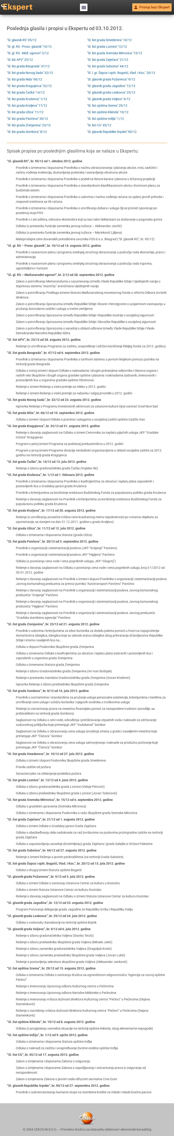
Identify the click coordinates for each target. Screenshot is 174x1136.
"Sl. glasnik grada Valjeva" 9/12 (108, 99)
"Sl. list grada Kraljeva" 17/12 (27, 105)
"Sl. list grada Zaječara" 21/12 (107, 59)
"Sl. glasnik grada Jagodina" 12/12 (111, 86)
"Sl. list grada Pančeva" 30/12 (27, 118)
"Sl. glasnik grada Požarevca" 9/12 (111, 79)
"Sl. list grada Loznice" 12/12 (107, 46)
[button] (83, 7)
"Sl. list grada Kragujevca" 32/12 (29, 86)
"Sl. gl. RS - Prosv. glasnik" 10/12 (29, 46)
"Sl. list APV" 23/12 (20, 59)
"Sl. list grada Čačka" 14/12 (26, 92)
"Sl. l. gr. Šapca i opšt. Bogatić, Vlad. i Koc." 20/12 (121, 73)
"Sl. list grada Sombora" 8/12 (27, 132)
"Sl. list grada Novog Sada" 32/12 (30, 73)
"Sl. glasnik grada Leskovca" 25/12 (111, 92)
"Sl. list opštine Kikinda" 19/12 (107, 112)
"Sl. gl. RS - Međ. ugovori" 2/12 (28, 53)
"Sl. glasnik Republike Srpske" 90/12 (112, 132)
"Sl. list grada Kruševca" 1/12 (27, 99)
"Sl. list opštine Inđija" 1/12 (105, 118)
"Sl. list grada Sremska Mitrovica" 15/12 (114, 53)
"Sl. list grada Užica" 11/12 (25, 112)
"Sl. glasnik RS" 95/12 (21, 40)
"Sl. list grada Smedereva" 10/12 (109, 40)
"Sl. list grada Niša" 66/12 (24, 79)
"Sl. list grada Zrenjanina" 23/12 (29, 125)
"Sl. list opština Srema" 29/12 (107, 105)
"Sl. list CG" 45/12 (99, 125)
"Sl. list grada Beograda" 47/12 (28, 66)
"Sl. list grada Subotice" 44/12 (107, 66)
